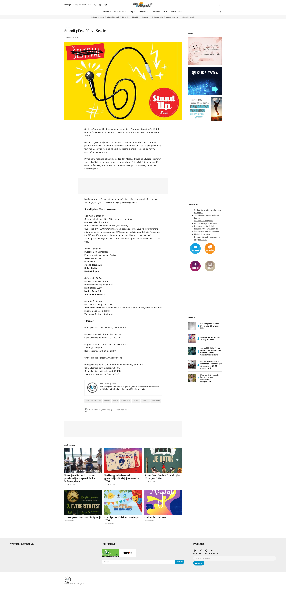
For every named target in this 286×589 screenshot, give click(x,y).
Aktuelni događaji (113, 17)
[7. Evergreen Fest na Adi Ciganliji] (83, 502)
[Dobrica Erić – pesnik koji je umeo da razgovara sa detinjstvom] (192, 378)
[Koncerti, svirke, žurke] (195, 266)
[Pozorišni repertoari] (210, 248)
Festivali (68, 27)
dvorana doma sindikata (93, 400)
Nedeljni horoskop (202, 234)
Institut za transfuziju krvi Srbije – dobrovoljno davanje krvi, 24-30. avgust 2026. (211, 364)
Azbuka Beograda (172, 17)
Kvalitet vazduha (157, 17)
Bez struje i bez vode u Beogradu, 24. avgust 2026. (209, 325)
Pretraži (180, 562)
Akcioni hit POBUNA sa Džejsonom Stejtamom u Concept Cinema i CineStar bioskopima (210, 351)
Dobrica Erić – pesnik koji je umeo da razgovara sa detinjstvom (209, 378)
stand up (145, 400)
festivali (107, 400)
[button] (220, 4)
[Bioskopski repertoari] (195, 248)
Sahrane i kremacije (188, 17)
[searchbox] (138, 562)
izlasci (115, 400)
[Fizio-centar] (205, 109)
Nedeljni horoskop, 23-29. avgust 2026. (210, 338)
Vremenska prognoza (203, 221)
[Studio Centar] (110, 553)
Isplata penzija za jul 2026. (205, 223)
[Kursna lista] (205, 51)
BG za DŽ (135, 17)
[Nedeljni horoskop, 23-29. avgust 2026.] (192, 338)
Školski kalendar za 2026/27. (206, 231)
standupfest (156, 400)
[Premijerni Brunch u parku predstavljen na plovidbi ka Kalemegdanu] (83, 460)
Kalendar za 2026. (97, 17)
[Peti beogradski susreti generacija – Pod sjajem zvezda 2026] (123, 460)
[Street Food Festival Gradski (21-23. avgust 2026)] (163, 460)
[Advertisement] (121, 185)
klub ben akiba (125, 400)
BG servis (125, 17)
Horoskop (145, 17)
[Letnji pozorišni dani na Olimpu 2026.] (123, 502)
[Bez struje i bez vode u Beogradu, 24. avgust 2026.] (192, 326)
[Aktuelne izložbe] (210, 266)
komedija (136, 400)
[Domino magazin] (127, 553)
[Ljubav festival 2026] (163, 502)
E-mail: (215, 553)
